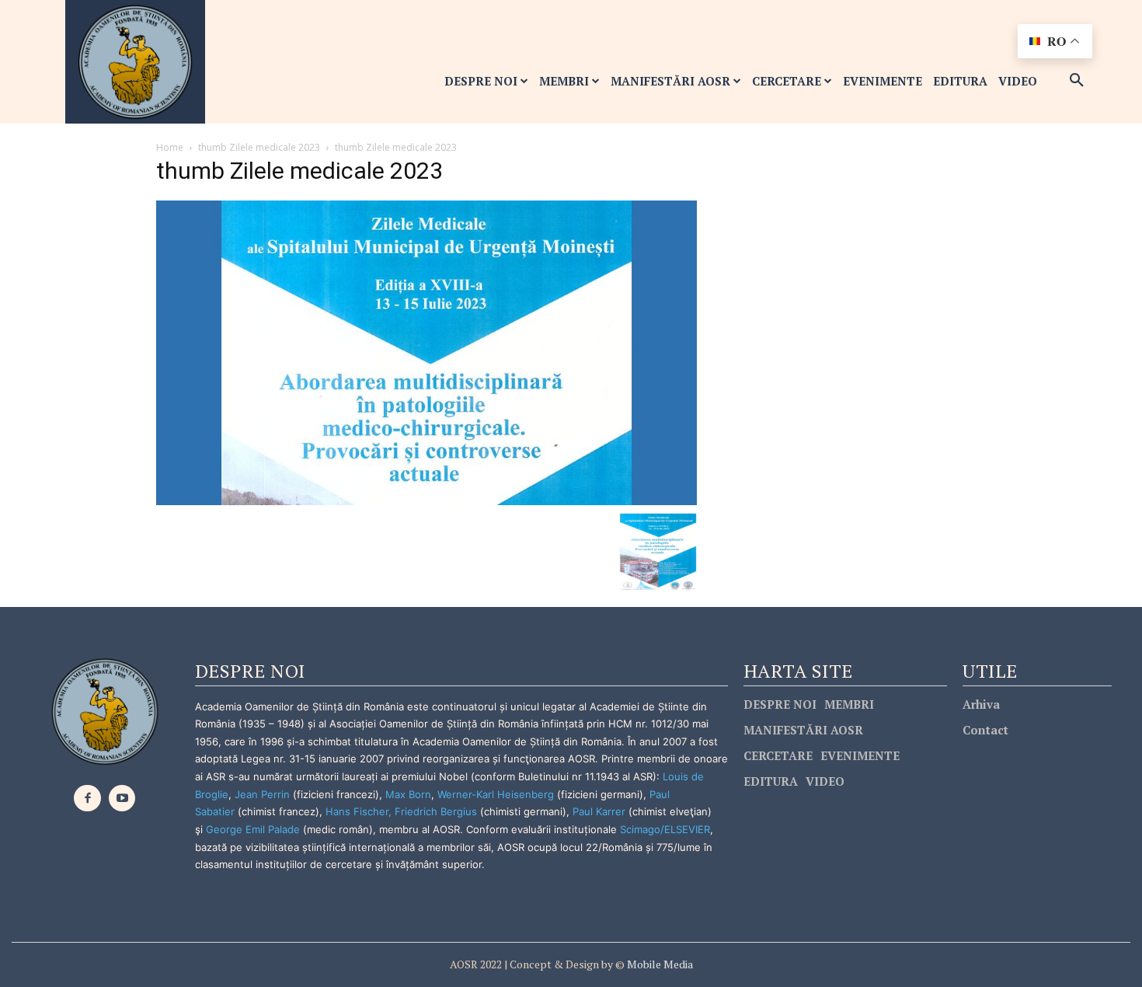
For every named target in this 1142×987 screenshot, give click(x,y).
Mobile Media (659, 964)
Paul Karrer (599, 811)
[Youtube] (122, 798)
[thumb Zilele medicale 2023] (426, 351)
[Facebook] (87, 798)
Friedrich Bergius (436, 811)
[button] (1076, 80)
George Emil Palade (253, 829)
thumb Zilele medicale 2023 (259, 147)
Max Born (408, 794)
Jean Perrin (264, 794)
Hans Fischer (357, 811)
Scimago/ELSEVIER (665, 829)
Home (169, 147)
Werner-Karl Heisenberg (495, 794)
